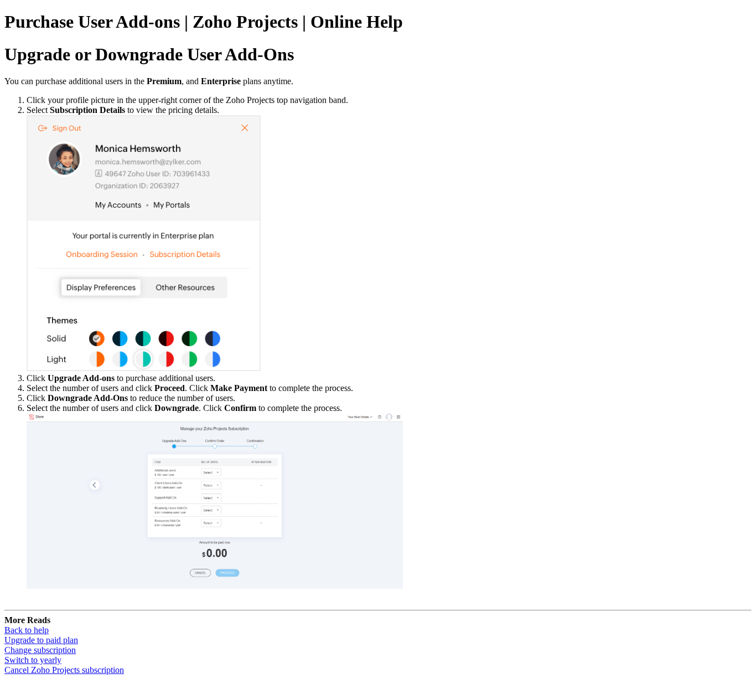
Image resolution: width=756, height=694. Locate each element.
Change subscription (40, 650)
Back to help (26, 630)
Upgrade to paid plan (41, 640)
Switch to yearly (32, 660)
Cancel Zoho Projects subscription (64, 670)
